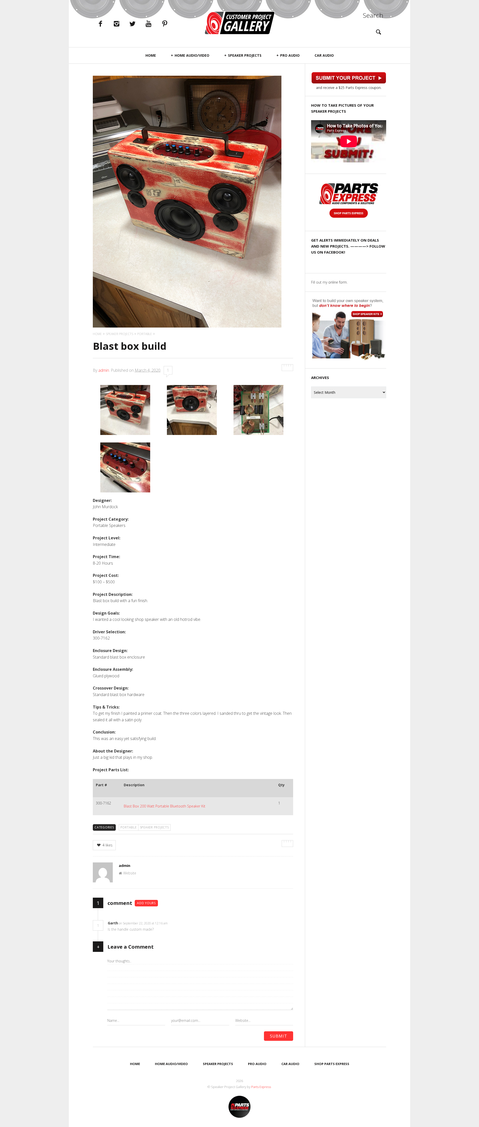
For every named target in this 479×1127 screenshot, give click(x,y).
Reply (175, 923)
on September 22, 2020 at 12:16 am (143, 923)
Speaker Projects (244, 55)
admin (103, 370)
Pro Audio (290, 55)
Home (150, 55)
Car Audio (324, 55)
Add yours (146, 903)
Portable (128, 827)
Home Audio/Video (192, 55)
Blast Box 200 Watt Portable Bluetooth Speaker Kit (164, 806)
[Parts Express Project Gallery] (239, 22)
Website (129, 873)
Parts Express (261, 1087)
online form (337, 282)
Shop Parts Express (331, 1064)
